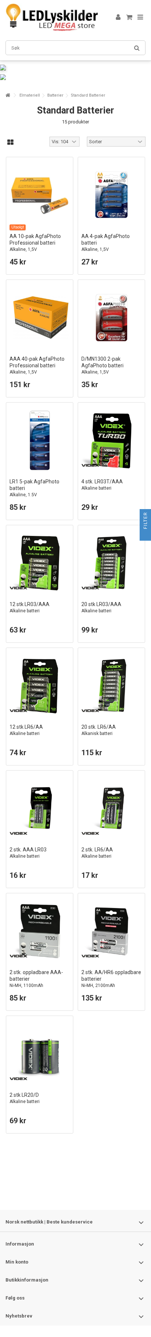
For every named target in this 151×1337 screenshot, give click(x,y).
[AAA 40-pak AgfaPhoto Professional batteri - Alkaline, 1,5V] (40, 318)
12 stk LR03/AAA (29, 607)
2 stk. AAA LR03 (28, 853)
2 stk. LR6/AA (97, 853)
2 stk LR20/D (25, 1098)
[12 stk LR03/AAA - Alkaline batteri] (40, 563)
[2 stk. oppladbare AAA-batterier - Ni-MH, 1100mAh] (40, 931)
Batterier (55, 95)
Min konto (16, 1262)
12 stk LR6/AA (26, 730)
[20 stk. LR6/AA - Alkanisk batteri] (111, 686)
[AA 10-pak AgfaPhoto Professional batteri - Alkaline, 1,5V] (40, 195)
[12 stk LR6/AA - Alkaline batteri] (40, 686)
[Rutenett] (10, 142)
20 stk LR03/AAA (101, 607)
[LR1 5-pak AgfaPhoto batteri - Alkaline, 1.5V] (40, 440)
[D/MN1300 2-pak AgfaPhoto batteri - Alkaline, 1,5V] (111, 318)
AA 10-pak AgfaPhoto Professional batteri (35, 242)
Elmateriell (29, 95)
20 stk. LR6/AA (98, 730)
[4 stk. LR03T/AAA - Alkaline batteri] (111, 440)
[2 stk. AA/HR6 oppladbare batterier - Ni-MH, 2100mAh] (111, 931)
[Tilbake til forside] (7, 95)
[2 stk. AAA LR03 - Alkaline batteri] (40, 808)
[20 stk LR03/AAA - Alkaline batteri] (111, 563)
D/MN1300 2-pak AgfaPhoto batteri (102, 365)
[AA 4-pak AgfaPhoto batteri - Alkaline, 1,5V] (111, 195)
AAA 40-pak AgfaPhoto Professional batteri (37, 365)
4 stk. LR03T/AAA (102, 485)
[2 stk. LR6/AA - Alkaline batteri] (111, 808)
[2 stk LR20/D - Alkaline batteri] (40, 1054)
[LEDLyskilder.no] (51, 17)
